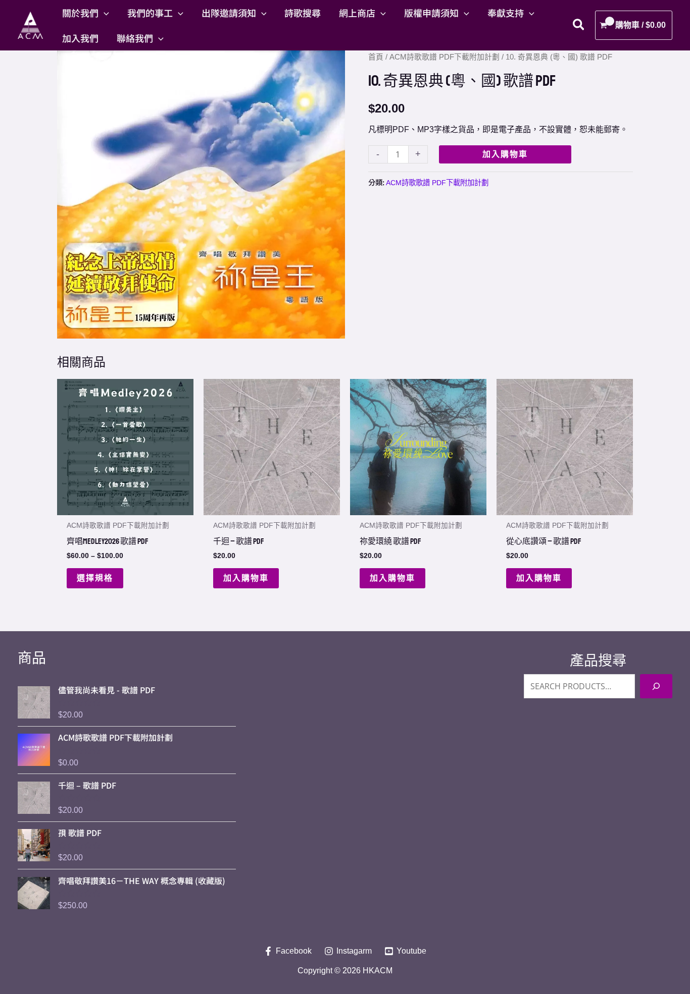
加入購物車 (505, 154)
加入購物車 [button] (246, 578)
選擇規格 (95, 578)
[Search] (656, 686)
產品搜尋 (598, 661)
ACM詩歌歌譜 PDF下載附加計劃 (444, 57)
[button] (103, 12)
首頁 (375, 57)
